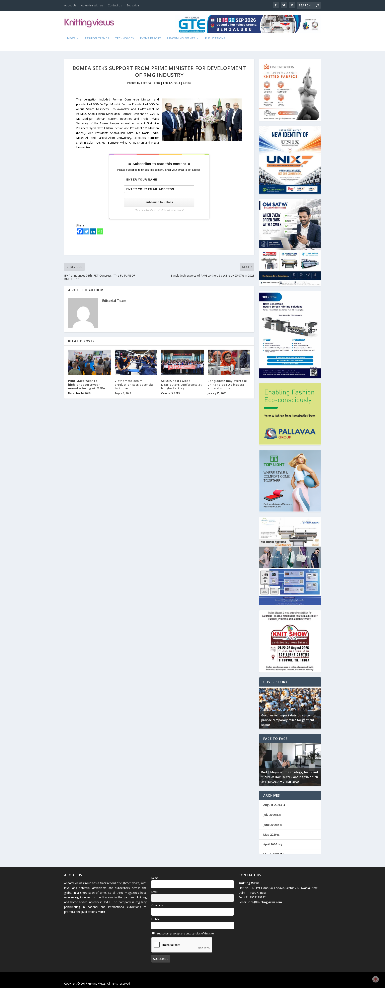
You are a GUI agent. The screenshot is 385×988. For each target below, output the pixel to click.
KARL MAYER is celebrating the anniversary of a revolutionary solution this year (289, 777)
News (71, 38)
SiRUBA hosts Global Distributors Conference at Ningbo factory (181, 384)
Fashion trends (97, 38)
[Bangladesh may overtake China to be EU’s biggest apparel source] (229, 362)
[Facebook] (80, 231)
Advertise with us (92, 5)
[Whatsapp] (100, 231)
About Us (70, 5)
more (101, 912)
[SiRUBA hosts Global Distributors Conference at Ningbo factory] (182, 362)
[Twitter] (86, 231)
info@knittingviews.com (265, 902)
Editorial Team (150, 83)
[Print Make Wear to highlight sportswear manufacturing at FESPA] (89, 362)
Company (157, 905)
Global (187, 83)
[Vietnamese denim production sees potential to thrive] (136, 362)
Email (154, 892)
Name (154, 878)
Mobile (155, 919)
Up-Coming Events (181, 38)
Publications (215, 38)
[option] (290, 708)
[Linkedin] (93, 231)
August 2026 (272, 805)
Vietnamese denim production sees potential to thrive (134, 384)
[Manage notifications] (375, 979)
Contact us (115, 5)
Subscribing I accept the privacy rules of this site (185, 933)
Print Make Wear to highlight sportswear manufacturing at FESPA (86, 384)
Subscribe (133, 5)
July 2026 (269, 815)
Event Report (150, 38)
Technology (124, 38)
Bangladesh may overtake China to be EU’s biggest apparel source (227, 384)
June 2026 (270, 825)
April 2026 (270, 844)
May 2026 (270, 834)
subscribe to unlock (159, 202)
